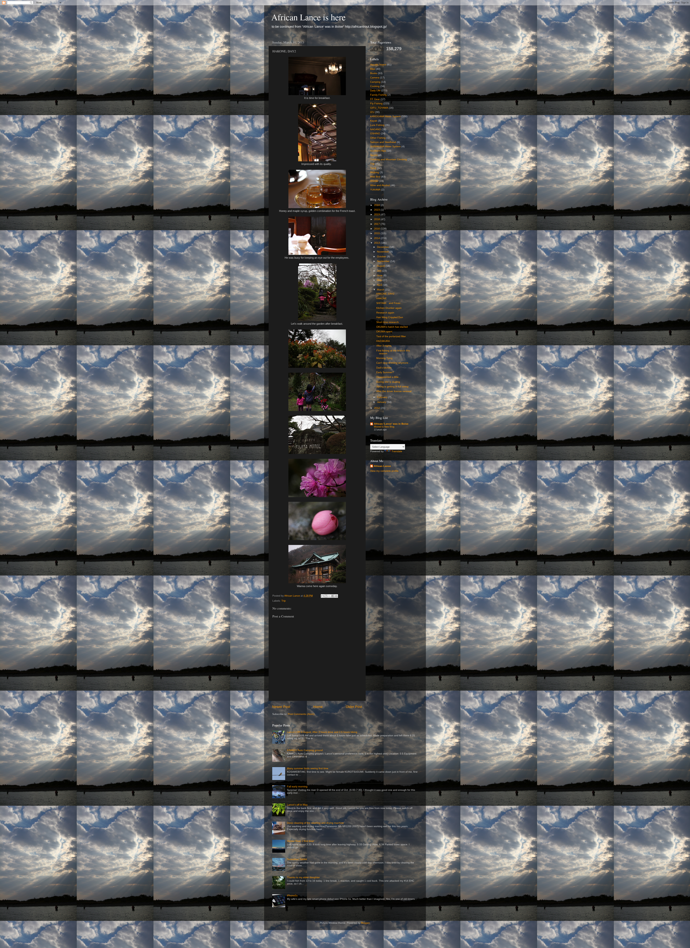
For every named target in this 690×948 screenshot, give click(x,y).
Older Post (354, 707)
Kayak (373, 120)
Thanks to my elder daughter (303, 877)
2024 (377, 205)
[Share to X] (329, 596)
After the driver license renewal (393, 391)
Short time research (387, 322)
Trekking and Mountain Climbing (388, 159)
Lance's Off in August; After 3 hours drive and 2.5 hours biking (322, 732)
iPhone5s (292, 895)
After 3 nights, (384, 345)
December (383, 247)
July (379, 270)
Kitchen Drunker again (389, 308)
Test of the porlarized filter (391, 336)
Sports (374, 155)
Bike (372, 69)
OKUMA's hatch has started (392, 327)
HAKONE (381, 298)
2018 (377, 219)
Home (318, 707)
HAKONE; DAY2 (385, 293)
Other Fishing (378, 138)
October (382, 256)
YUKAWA (375, 189)
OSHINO (375, 133)
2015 (377, 233)
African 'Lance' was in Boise (391, 423)
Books (373, 73)
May (380, 280)
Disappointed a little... (388, 377)
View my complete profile (384, 471)
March (381, 289)
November (383, 251)
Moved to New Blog (384, 426)
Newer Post (281, 707)
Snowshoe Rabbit (297, 859)
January (382, 402)
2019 (377, 214)
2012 (377, 408)
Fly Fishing (376, 103)
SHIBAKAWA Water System (385, 146)
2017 (377, 224)
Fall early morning (297, 786)
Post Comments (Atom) (301, 714)
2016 (377, 228)
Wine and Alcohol (380, 185)
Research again (385, 312)
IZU (372, 112)
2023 (377, 209)
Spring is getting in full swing (392, 386)
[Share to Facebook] (333, 596)
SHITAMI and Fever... (389, 303)
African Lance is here (308, 17)
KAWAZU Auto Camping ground (305, 750)
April (380, 285)
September (383, 261)
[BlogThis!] (326, 596)
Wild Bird (375, 176)
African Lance (382, 466)
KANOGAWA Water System (385, 116)
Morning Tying (384, 358)
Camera (374, 77)
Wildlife (374, 181)
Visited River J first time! (300, 841)
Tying (373, 168)
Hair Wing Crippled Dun (389, 317)
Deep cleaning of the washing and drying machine (315, 823)
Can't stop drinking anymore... (393, 363)
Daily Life (375, 90)
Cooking (375, 86)
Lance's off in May (297, 804)
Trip (283, 600)
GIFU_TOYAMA (379, 107)
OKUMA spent (384, 331)
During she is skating (388, 382)
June (380, 275)
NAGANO (375, 129)
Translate (397, 451)
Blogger (365, 923)
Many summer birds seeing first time (307, 768)
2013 (377, 243)
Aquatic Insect (378, 64)
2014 (377, 238)
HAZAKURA (383, 341)
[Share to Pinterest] (336, 596)
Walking (374, 172)
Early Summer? (385, 372)
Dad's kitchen (384, 367)
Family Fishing (378, 95)
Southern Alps (378, 150)
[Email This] (322, 596)
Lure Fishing (377, 125)
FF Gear (375, 99)
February (382, 397)
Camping (375, 82)
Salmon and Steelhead (383, 142)
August (381, 266)
